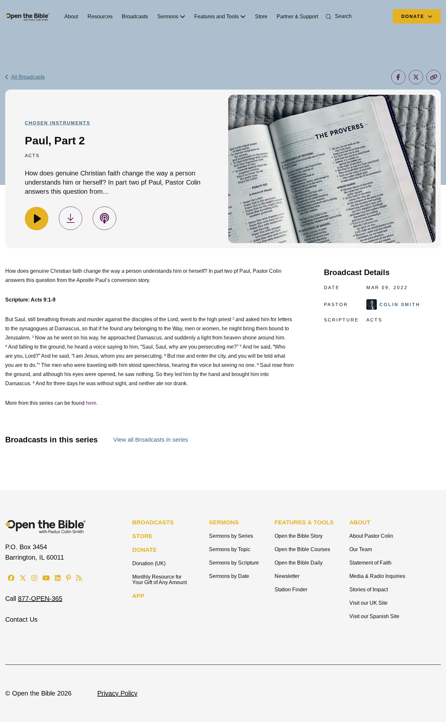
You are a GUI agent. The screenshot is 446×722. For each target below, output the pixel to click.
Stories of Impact (368, 589)
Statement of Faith (370, 563)
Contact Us (21, 619)
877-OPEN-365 (40, 598)
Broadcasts (135, 16)
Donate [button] (413, 16)
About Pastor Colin (371, 536)
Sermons (167, 16)
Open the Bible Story (299, 536)
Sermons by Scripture (234, 563)
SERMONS (224, 522)
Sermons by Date (229, 576)
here (91, 403)
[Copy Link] (433, 77)
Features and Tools (216, 16)
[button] (337, 16)
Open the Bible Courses (302, 549)
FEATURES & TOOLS (304, 522)
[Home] (27, 16)
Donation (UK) (149, 563)
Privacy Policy (117, 693)
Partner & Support (297, 16)
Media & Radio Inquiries (377, 576)
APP (138, 596)
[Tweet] (416, 77)
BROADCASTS (153, 522)
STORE (142, 536)
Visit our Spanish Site (374, 616)
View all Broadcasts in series (150, 440)
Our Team (360, 549)
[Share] (398, 77)
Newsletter (287, 576)
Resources (100, 16)
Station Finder (291, 589)
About (71, 16)
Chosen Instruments (57, 122)
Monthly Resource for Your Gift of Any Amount (159, 579)
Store (261, 16)
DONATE (144, 550)
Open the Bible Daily (299, 563)
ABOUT (359, 522)
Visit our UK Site (368, 603)
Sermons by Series (231, 536)
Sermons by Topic (229, 549)
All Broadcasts (28, 77)
